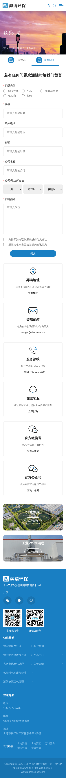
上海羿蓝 (36, 743)
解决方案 (13, 91)
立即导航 (33, 293)
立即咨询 (33, 411)
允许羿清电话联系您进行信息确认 (27, 239)
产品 (29, 91)
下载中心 (21, 60)
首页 (5, 48)
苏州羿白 (50, 743)
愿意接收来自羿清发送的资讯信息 (27, 244)
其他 (29, 95)
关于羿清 (17, 48)
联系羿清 (31, 48)
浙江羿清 (22, 748)
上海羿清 (22, 743)
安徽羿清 (36, 748)
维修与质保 (51, 91)
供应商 (12, 95)
